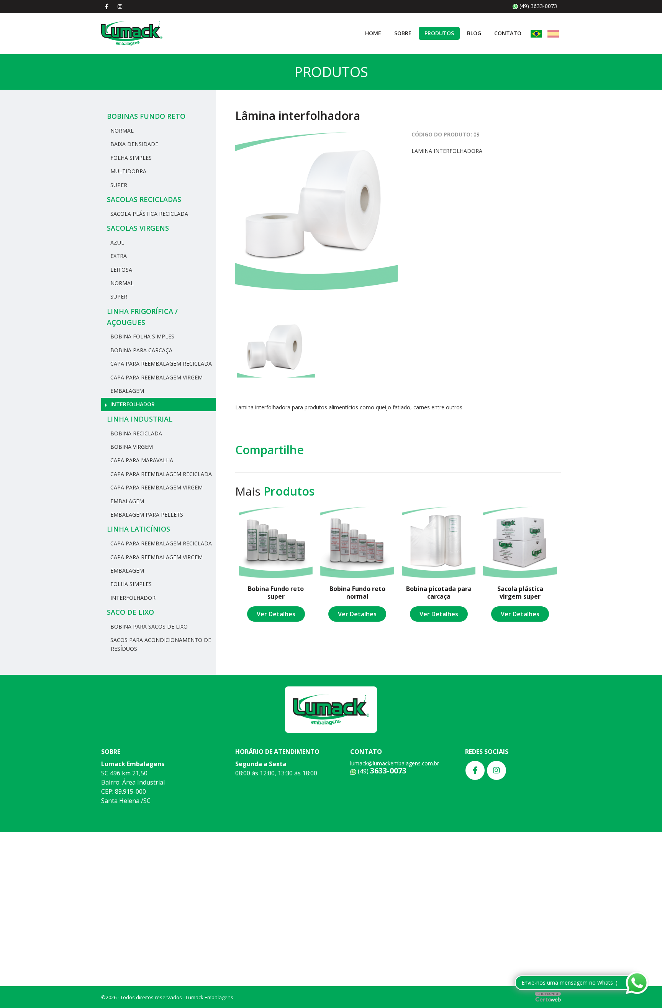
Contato (507, 33)
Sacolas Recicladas (144, 199)
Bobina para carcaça (140, 350)
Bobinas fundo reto (146, 116)
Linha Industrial (139, 419)
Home (373, 33)
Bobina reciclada (135, 433)
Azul (116, 242)
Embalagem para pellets (146, 514)
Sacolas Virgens (138, 228)
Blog (474, 33)
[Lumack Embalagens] (131, 32)
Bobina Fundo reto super (276, 592)
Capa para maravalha (141, 460)
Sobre (402, 33)
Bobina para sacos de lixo (148, 626)
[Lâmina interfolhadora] (316, 211)
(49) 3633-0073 (537, 6)
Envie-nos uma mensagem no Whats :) (569, 982)
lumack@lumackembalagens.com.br (394, 763)
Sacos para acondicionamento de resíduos (160, 644)
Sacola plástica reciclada (148, 213)
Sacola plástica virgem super (520, 592)
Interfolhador (132, 404)
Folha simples (130, 157)
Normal (121, 130)
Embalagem (126, 390)
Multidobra (127, 171)
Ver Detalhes (276, 614)
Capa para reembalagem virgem (156, 377)
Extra (118, 255)
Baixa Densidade (133, 144)
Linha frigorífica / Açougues (142, 317)
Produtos (439, 33)
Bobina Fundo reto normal (357, 592)
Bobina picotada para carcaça (439, 592)
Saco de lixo (130, 612)
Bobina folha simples (141, 336)
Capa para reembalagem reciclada (160, 363)
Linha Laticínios (138, 529)
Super (118, 185)
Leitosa (120, 269)
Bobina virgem (131, 446)
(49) (381, 771)
